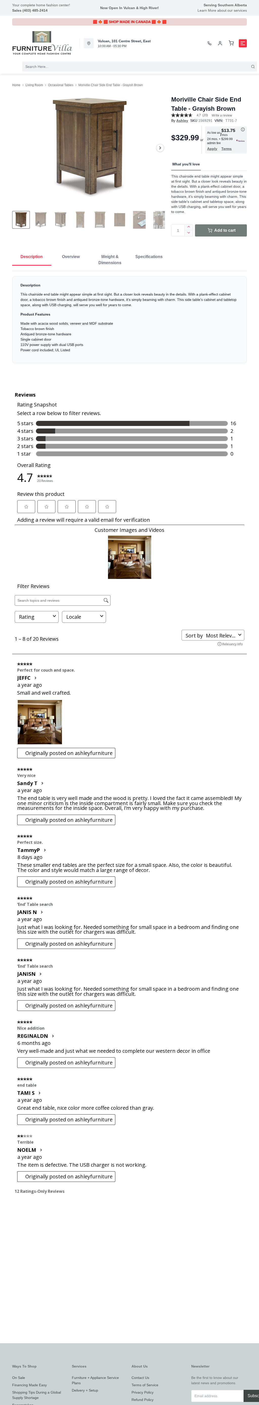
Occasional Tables (60, 85)
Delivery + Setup (85, 1390)
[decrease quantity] (189, 233)
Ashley (182, 121)
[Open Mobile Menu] (243, 43)
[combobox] (139, 67)
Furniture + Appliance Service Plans (95, 1380)
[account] (220, 43)
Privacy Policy (143, 1392)
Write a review (222, 115)
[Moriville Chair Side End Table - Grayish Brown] (89, 147)
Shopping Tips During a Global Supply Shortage (36, 1395)
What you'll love (186, 164)
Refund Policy (143, 1400)
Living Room (34, 85)
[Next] (160, 148)
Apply (212, 149)
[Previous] (19, 148)
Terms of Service (145, 1385)
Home (16, 85)
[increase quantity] (189, 227)
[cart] (231, 43)
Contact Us (140, 1378)
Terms (226, 149)
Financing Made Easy (29, 1385)
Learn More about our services (222, 10)
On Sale (18, 1378)
